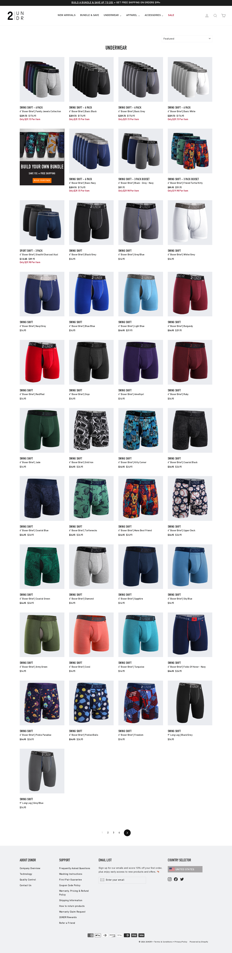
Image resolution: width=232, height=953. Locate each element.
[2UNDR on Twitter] (182, 879)
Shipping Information (70, 900)
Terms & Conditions (163, 942)
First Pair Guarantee (70, 880)
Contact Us (25, 885)
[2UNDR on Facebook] (176, 879)
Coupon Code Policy (69, 885)
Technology (26, 874)
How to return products (72, 906)
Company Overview (30, 868)
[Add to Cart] (42, 101)
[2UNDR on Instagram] (170, 879)
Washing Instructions (70, 874)
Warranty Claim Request (72, 912)
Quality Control (28, 880)
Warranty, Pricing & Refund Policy (74, 893)
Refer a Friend (67, 923)
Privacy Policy (181, 942)
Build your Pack (42, 180)
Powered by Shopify (199, 942)
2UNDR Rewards (68, 917)
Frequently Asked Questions (74, 868)
